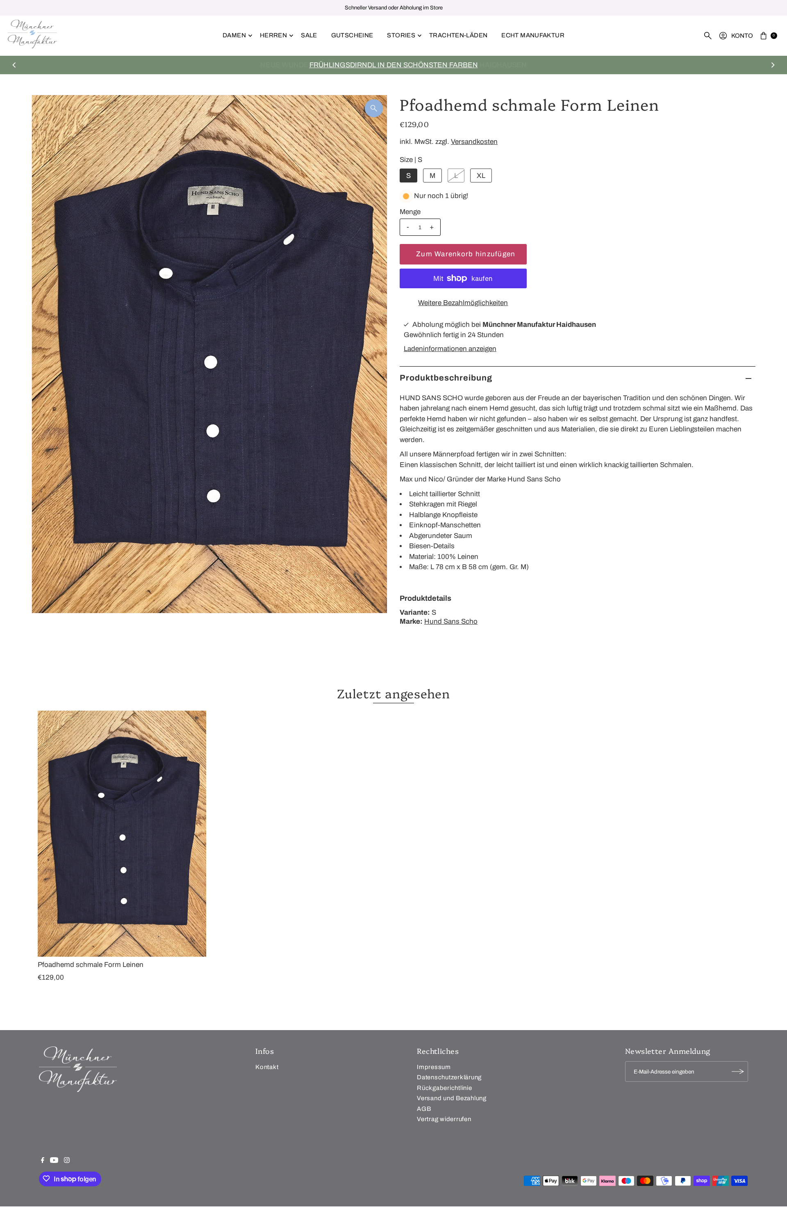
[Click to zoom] (374, 108)
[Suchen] (708, 35)
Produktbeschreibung (446, 377)
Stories (401, 35)
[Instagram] (67, 1161)
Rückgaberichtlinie (444, 1087)
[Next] (772, 65)
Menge (410, 212)
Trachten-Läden (458, 35)
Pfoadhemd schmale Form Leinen (90, 965)
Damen (234, 35)
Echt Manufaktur (532, 35)
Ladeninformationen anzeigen (450, 349)
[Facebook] (42, 1161)
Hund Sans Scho (451, 621)
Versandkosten (474, 142)
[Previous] (14, 65)
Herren (273, 35)
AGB (424, 1108)
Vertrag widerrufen (444, 1119)
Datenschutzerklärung (449, 1077)
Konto (742, 35)
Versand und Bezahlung (452, 1098)
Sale (309, 35)
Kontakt (266, 1066)
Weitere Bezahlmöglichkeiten (463, 303)
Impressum (434, 1066)
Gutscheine (352, 35)
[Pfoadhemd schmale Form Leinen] (122, 834)
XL (481, 176)
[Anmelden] (738, 1071)
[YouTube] (54, 1161)
